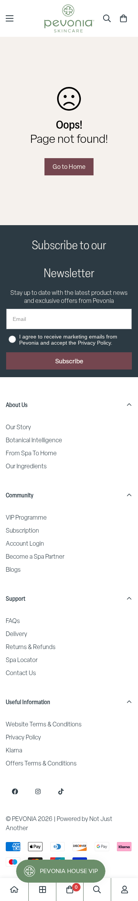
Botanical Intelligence (34, 440)
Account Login (25, 544)
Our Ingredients (26, 466)
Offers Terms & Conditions (41, 763)
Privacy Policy (23, 737)
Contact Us (21, 673)
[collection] (42, 889)
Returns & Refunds (31, 647)
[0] (123, 18)
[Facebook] (15, 791)
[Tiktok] (61, 791)
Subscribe (69, 361)
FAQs (13, 621)
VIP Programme (26, 517)
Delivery (16, 634)
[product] (14, 889)
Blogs (13, 570)
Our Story (18, 427)
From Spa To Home (31, 453)
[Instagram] (38, 791)
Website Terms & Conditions (44, 724)
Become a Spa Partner (35, 557)
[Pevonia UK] (69, 18)
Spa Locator (22, 660)
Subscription (22, 531)
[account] (124, 889)
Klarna (14, 750)
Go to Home (69, 166)
